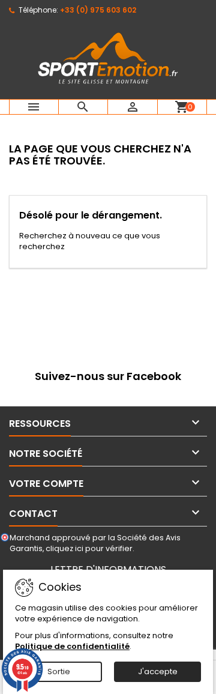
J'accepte (158, 671)
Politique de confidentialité (72, 646)
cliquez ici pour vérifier (89, 548)
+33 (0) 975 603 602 (98, 10)
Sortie (58, 671)
